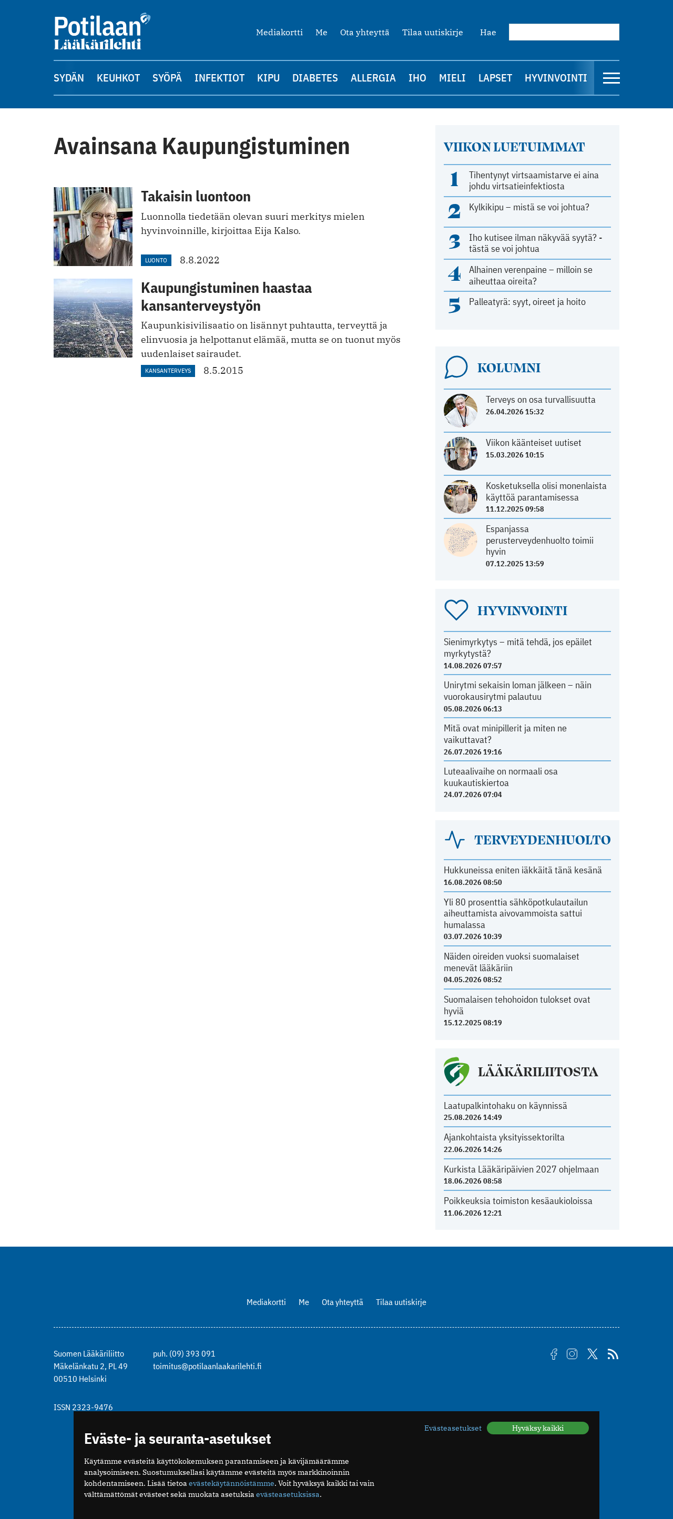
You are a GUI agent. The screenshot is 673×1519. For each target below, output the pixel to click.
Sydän (69, 77)
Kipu (268, 77)
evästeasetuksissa (288, 1494)
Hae (488, 32)
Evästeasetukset (453, 1428)
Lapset (495, 77)
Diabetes (315, 77)
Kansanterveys (168, 370)
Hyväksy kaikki (538, 1428)
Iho (417, 77)
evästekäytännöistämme (231, 1483)
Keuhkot (118, 77)
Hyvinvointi (556, 77)
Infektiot (219, 77)
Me (321, 32)
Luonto (156, 260)
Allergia (373, 77)
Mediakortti (279, 32)
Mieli (452, 77)
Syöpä (167, 77)
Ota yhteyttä (365, 32)
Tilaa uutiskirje (432, 32)
